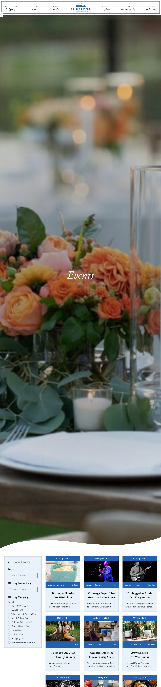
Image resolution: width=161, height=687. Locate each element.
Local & (128, 8)
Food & (35, 8)
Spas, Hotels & (10, 8)
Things (56, 8)
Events (151, 8)
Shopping (106, 8)
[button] (22, 602)
